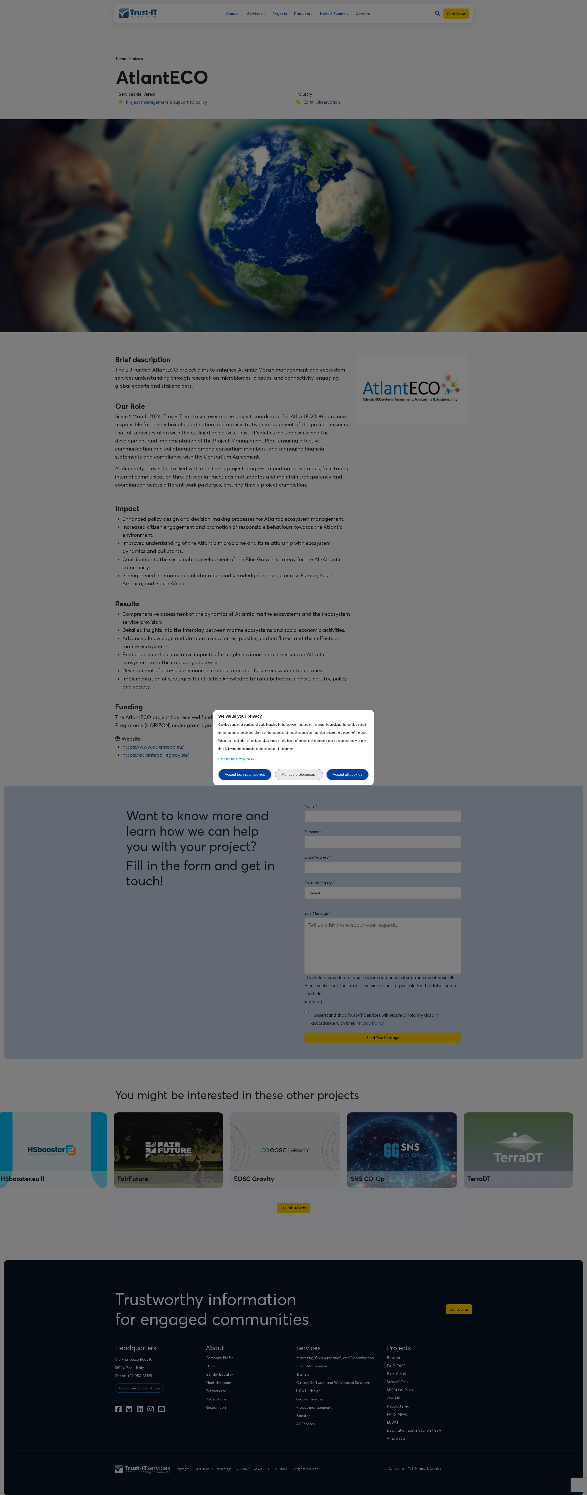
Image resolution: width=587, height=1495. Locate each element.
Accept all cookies (347, 774)
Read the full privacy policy (237, 759)
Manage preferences (299, 774)
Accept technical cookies (245, 774)
